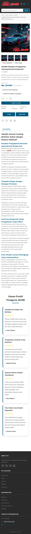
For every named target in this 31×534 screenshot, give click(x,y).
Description (6, 129)
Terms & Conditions (6, 505)
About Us (3, 497)
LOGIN (9, 114)
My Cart (3, 481)
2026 (15, 15)
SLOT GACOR (9, 15)
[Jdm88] (10, 3)
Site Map (3, 508)
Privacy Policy (5, 503)
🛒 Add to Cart (15, 103)
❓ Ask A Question (6, 63)
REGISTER (22, 114)
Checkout (4, 487)
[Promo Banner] (15, 38)
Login (2, 478)
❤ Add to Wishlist (4, 107)
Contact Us (4, 500)
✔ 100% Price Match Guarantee (11, 93)
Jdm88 (9, 150)
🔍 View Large (17, 63)
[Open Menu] (28, 3)
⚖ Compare (14, 107)
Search (26, 10)
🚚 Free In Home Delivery (10, 89)
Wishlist (3, 484)
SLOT (2, 15)
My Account (4, 475)
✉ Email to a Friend (23, 107)
